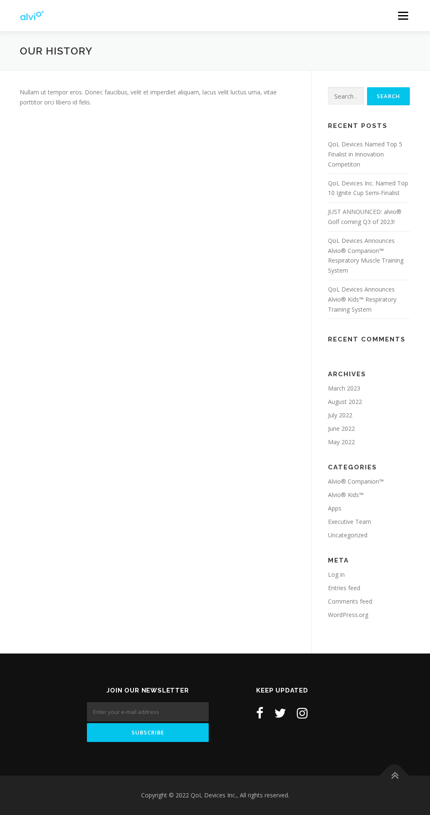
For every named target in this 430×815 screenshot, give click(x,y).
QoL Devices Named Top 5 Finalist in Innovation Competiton (365, 154)
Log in (336, 574)
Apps (334, 508)
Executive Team (349, 522)
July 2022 (340, 415)
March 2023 (344, 388)
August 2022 (345, 402)
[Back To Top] (394, 776)
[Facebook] (259, 712)
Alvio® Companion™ (356, 481)
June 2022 (341, 428)
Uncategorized (347, 535)
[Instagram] (302, 712)
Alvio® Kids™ (346, 495)
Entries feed (344, 588)
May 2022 (341, 442)
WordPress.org (348, 615)
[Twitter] (280, 712)
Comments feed (350, 601)
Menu (403, 16)
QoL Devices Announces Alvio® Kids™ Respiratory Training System (362, 299)
